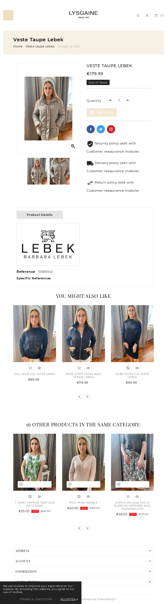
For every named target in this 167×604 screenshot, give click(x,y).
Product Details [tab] (40, 215)
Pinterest (111, 129)
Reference (26, 272)
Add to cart (102, 112)
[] (8, 15)
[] (147, 15)
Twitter (101, 129)
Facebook (91, 129)
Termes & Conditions (36, 599)
